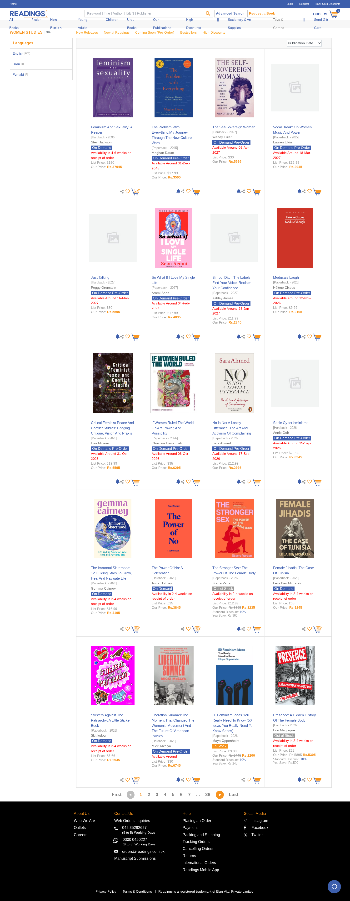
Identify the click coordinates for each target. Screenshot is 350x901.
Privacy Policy (105, 891)
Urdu (18, 64)
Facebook (258, 827)
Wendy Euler (222, 137)
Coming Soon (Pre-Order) (154, 32)
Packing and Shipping (201, 835)
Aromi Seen (160, 293)
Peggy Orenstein (103, 287)
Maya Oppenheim (225, 741)
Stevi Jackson (101, 142)
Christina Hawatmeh (167, 443)
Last (233, 794)
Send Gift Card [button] (321, 24)
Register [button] (304, 3)
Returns (189, 856)
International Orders (199, 862)
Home (13, 3)
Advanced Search (230, 13)
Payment (190, 827)
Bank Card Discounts (327, 3)
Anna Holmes (162, 583)
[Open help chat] (334, 886)
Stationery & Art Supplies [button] (239, 24)
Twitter (256, 835)
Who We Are (84, 820)
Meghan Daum (163, 153)
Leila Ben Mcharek (287, 583)
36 (207, 794)
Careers (80, 835)
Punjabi (20, 74)
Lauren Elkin (282, 142)
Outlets (80, 827)
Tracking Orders (196, 841)
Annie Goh (281, 433)
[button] (127, 191)
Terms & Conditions (137, 891)
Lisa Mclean (100, 443)
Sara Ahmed (221, 443)
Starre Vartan (222, 583)
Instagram (259, 820)
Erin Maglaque (284, 730)
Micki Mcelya (161, 746)
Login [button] (290, 3)
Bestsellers (188, 32)
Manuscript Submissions (135, 858)
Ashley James (222, 298)
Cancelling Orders (198, 848)
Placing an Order (197, 820)
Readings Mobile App (201, 870)
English (21, 53)
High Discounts (214, 32)
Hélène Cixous (284, 287)
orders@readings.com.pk (143, 851)
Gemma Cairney (103, 588)
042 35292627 (134, 827)
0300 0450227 (135, 839)
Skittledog (98, 735)
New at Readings (117, 32)
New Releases (87, 32)
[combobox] (143, 13)
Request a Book (262, 13)
